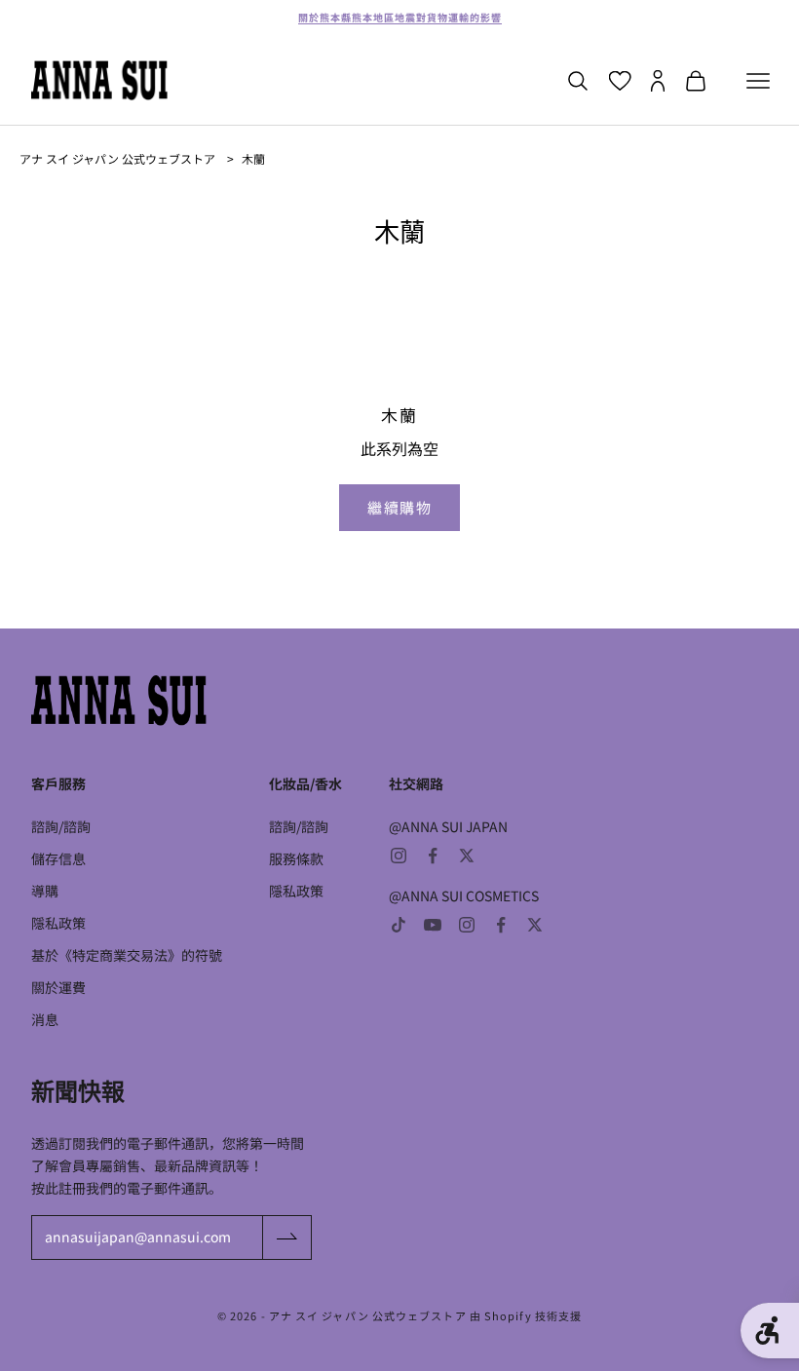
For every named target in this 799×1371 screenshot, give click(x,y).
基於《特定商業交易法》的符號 (126, 955)
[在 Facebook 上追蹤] (432, 855)
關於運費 (58, 987)
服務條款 (296, 858)
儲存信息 (58, 858)
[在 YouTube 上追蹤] (432, 924)
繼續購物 (399, 507)
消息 (44, 1019)
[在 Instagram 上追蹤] (398, 855)
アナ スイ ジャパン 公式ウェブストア (117, 158)
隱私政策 (58, 923)
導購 (44, 890)
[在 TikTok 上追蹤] (398, 924)
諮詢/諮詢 (61, 826)
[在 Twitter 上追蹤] (466, 855)
